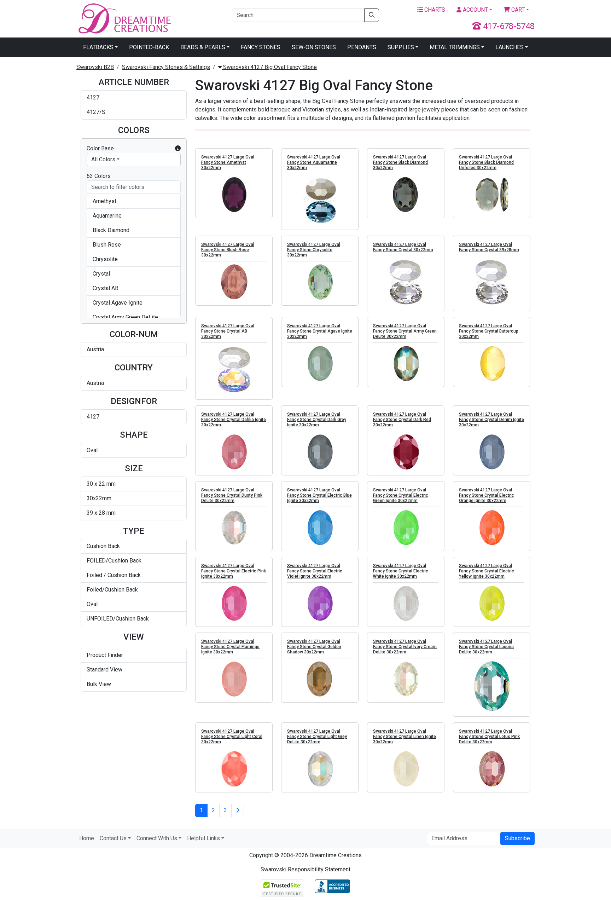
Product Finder (105, 655)
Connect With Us (156, 838)
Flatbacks (98, 47)
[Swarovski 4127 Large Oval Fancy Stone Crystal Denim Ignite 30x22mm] (491, 451)
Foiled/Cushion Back (112, 589)
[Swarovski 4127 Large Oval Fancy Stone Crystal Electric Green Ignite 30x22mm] (405, 527)
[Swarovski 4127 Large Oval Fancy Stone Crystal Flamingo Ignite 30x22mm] (234, 679)
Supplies (401, 47)
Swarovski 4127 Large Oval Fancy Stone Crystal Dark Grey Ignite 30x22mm (316, 419)
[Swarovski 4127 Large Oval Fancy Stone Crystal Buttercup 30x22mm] (491, 363)
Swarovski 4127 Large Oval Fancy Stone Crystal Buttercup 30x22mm (488, 331)
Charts (434, 9)
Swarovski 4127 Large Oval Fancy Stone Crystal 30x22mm (403, 247)
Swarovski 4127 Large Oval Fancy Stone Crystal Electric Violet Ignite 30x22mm (314, 571)
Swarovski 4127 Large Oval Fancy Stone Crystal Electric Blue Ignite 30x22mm (319, 495)
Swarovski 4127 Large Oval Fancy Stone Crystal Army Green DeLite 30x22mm (405, 331)
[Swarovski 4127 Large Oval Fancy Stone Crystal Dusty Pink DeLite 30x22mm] (234, 527)
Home (86, 838)
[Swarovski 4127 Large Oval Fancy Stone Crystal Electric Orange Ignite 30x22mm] (491, 527)
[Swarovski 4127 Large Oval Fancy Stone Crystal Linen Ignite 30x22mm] (405, 768)
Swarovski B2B (95, 67)
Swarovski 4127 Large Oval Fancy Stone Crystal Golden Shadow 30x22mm (314, 646)
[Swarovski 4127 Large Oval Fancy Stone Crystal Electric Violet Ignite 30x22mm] (320, 603)
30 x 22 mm (101, 483)
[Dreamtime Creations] (124, 18)
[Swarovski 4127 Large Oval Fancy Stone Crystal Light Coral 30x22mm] (234, 768)
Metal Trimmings (455, 47)
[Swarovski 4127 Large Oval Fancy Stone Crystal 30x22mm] (405, 282)
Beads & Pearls (202, 47)
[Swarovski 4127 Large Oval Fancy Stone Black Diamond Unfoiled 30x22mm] (491, 194)
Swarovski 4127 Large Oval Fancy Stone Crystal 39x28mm (489, 247)
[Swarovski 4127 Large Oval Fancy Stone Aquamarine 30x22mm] (320, 200)
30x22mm (99, 498)
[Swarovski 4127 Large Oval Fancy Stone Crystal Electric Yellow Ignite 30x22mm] (491, 603)
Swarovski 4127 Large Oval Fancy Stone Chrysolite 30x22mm (313, 250)
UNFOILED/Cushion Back (118, 618)
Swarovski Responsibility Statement (305, 869)
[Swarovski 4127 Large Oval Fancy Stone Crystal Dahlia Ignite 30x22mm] (234, 451)
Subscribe (517, 838)
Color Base (100, 148)
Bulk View (99, 684)
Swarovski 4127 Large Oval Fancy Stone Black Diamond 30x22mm (400, 162)
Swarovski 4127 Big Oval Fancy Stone (269, 67)
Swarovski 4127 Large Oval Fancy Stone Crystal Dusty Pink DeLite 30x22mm (231, 495)
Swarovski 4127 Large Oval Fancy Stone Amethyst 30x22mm (227, 162)
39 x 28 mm (101, 512)
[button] (178, 148)
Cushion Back (103, 546)
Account (474, 9)
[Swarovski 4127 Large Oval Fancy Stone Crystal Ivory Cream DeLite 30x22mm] (405, 679)
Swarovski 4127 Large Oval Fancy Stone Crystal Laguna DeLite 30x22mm (486, 646)
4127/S (96, 112)
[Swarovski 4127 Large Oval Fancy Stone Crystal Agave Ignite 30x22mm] (320, 363)
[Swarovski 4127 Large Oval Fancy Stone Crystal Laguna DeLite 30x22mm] (491, 686)
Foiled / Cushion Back (114, 575)
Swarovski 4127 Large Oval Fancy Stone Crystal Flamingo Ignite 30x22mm (230, 646)
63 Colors (99, 176)
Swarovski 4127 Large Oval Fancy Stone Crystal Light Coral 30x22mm (231, 736)
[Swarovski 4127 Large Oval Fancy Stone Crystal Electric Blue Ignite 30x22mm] (320, 527)
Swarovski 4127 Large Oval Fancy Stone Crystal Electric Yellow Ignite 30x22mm (486, 571)
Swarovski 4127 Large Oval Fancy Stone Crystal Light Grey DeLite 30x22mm (317, 736)
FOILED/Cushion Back (114, 560)
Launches (509, 47)
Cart (517, 9)
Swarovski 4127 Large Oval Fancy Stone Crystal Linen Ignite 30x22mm (404, 736)
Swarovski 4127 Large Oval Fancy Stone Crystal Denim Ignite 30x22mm (491, 419)
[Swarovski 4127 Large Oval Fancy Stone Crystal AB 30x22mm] (234, 370)
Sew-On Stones (314, 47)
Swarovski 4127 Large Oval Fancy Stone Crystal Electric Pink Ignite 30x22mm (233, 571)
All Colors (103, 159)
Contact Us (113, 838)
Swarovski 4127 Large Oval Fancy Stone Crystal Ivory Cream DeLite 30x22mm (405, 646)
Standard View (104, 669)
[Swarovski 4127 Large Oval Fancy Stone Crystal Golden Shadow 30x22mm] (320, 679)
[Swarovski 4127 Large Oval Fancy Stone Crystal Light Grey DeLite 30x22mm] (320, 768)
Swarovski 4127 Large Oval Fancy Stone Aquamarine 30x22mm (313, 162)
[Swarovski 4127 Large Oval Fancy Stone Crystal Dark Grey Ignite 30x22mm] (320, 451)
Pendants (361, 47)
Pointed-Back (149, 47)
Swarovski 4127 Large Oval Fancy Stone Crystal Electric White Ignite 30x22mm (400, 571)
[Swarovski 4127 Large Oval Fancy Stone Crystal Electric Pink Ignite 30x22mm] (234, 603)
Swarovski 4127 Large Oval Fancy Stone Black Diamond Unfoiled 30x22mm (486, 162)
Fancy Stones (260, 47)
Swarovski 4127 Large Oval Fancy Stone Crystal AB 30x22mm (227, 331)
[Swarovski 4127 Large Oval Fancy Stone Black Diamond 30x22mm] (405, 194)
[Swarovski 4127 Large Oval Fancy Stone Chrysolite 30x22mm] (320, 282)
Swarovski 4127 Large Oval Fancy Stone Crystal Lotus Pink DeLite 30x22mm (489, 736)
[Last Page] (237, 810)
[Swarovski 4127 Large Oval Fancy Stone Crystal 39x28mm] (491, 282)
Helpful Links (203, 838)
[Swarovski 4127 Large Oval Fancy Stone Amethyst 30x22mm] (234, 194)
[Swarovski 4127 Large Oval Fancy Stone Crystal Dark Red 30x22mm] (405, 451)
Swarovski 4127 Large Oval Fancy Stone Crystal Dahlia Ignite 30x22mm (233, 419)
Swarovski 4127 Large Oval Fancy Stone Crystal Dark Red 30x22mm (402, 419)
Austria (95, 349)
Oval (92, 450)
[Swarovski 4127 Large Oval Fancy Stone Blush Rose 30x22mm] (234, 282)
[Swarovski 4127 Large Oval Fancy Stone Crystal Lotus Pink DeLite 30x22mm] (491, 768)
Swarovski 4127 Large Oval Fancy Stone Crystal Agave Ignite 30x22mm (319, 331)
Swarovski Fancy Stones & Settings (166, 67)
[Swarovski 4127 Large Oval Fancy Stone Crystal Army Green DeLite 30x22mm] (405, 363)
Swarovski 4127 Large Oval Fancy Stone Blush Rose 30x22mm (227, 250)
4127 (93, 97)
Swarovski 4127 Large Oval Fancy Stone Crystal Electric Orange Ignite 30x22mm (486, 495)
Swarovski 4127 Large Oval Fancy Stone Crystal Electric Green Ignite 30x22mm (400, 495)
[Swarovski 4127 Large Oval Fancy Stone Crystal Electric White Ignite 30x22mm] (405, 603)
